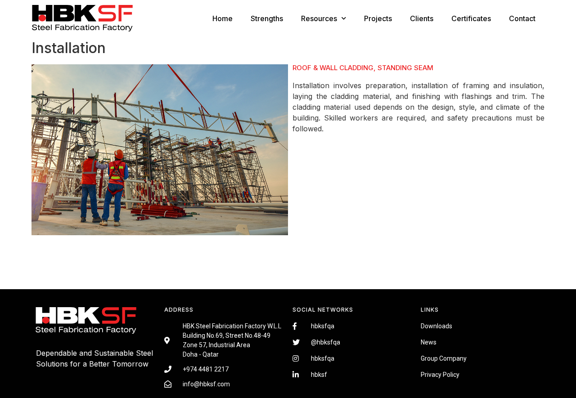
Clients (421, 18)
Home (222, 18)
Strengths (267, 18)
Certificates (471, 18)
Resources (319, 18)
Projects (378, 18)
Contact (522, 18)
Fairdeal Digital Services (76, 377)
